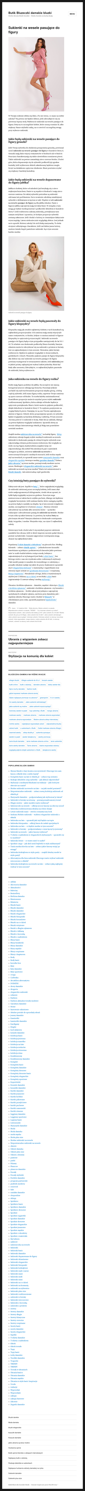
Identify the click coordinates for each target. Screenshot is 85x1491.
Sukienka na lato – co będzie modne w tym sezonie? (32, 826)
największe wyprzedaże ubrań (33, 724)
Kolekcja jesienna (17, 1039)
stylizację (45, 579)
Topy (12, 1349)
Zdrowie (13, 1402)
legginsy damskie (17, 1114)
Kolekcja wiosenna (18, 1050)
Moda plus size (16, 1137)
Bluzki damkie (13, 1417)
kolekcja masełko (17, 1041)
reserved (14, 1187)
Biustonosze (15, 899)
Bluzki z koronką (17, 934)
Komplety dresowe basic (20, 1073)
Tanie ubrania (32, 745)
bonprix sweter (47, 680)
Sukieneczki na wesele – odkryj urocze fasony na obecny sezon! (37, 806)
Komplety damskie (18, 1068)
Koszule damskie (17, 1085)
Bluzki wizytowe (17, 925)
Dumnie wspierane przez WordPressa (44, 1485)
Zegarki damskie (17, 1404)
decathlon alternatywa (19, 980)
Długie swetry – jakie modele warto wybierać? (29, 803)
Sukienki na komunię (19, 1285)
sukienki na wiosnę (20, 621)
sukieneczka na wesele (31, 434)
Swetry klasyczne (17, 1317)
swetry (13, 1309)
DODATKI (14, 983)
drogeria (14, 989)
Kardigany (14, 1024)
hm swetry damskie (16, 702)
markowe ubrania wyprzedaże (20, 719)
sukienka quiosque (43, 732)
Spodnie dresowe (17, 1222)
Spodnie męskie (17, 1230)
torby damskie (16, 1355)
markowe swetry (15, 715)
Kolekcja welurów (18, 1047)
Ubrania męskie (17, 1378)
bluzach (48, 597)
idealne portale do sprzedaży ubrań (25, 1012)
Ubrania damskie (17, 1375)
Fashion (13, 998)
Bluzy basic (15, 940)
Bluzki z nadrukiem (18, 937)
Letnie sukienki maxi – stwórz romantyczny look (31, 812)
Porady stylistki (17, 1175)
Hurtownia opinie (14, 1448)
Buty (12, 966)
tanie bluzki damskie (16, 741)
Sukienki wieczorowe (19, 1300)
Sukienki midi (16, 1277)
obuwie (13, 1146)
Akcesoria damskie (18, 885)
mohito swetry (14, 724)
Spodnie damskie (17, 1219)
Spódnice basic (16, 1204)
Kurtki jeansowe (17, 1094)
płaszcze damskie (18, 1169)
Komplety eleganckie (19, 1076)
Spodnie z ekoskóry (18, 1233)
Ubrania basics (16, 1373)
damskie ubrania (39, 684)
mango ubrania (30, 619)
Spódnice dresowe (18, 1210)
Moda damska (33, 608)
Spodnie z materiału (18, 1236)
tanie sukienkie (56, 741)
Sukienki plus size (18, 1291)
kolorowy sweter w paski (18, 711)
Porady (13, 1172)
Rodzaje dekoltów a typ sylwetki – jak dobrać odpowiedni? (34, 780)
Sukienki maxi (16, 1274)
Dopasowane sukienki (14, 613)
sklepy (13, 1198)
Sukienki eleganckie (19, 1262)
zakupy (13, 1396)
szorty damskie (16, 1329)
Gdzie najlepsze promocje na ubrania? (23, 697)
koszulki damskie (18, 1088)
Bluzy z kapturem (17, 954)
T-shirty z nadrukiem (19, 1341)
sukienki (10, 621)
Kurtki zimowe (16, 1111)
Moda (12, 1129)
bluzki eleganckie (17, 914)
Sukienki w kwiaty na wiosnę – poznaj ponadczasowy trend (35, 800)
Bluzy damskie (16, 946)
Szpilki (13, 1335)
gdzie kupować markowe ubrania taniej (23, 693)
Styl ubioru (14, 1239)
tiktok (13, 1343)
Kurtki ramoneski (18, 1108)
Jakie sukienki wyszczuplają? (17, 617)
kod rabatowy (16, 1030)
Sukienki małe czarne (19, 1271)
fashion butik (31, 689)
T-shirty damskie (17, 1338)
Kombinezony (16, 1056)
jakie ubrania (14, 463)
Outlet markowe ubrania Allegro (49, 728)
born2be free (15, 963)
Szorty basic (15, 1326)
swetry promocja (44, 737)
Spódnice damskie (18, 1207)
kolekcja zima (16, 1053)
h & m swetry (55, 697)
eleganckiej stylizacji (22, 568)
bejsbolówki (51, 600)
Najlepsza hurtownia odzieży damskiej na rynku (25, 1468)
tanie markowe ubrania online (37, 741)
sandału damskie (17, 1192)
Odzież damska (16, 1149)
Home (12, 1007)
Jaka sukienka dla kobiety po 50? (32, 613)
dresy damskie (16, 986)
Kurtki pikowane (17, 1100)
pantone (13, 1158)
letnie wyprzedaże (19, 619)
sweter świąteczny (29, 737)
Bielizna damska (17, 896)
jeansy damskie (17, 1015)
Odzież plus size (17, 1152)
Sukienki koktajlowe (19, 1268)
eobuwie (13, 995)
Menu (72, 14)
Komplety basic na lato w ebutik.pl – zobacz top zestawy (34, 777)
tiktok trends (16, 1346)
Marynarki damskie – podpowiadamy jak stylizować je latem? (36, 797)
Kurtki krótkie (16, 1097)
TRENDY (33, 610)
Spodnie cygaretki (18, 1216)
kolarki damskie (17, 1033)
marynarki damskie (51, 457)
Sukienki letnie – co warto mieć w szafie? (27, 841)
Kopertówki (15, 1082)
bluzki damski (14, 472)
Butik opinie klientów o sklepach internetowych (25, 1453)
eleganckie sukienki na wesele (38, 466)
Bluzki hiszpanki (17, 917)
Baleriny (14, 890)
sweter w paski (14, 737)
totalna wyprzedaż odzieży (49, 745)
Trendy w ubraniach (18, 1370)
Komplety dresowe (18, 1071)
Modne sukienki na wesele (46, 608)
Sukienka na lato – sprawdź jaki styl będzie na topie (32, 820)
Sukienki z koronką (18, 1303)
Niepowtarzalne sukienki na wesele (18, 610)
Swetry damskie (17, 1312)
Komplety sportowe (18, 1079)
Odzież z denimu (17, 1155)
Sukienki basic (16, 1251)
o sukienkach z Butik (28, 728)
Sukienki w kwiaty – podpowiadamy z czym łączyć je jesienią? (36, 829)
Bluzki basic (15, 905)
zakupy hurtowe (17, 1399)
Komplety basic (16, 1065)
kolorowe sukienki (32, 617)
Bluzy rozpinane (17, 951)
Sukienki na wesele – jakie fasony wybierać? (29, 832)
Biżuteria (14, 902)
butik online (13, 684)
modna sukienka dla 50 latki (43, 619)
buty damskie (16, 969)
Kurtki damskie (17, 1091)
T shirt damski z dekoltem (29, 545)
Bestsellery (15, 893)
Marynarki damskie (18, 1126)
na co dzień (31, 577)
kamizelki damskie (18, 1021)
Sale (12, 1190)
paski (12, 1161)
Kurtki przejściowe (18, 1102)
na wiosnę (56, 619)
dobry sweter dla (54, 684)
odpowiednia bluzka (53, 724)
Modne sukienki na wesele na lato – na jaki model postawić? (35, 788)
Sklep (59, 434)
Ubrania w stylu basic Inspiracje (23, 1381)
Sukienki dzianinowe (19, 1259)
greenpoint (44, 697)
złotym (39, 507)
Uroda (13, 1384)
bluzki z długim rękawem (21, 928)
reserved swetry (15, 732)
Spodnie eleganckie (18, 1224)
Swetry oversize (17, 1320)
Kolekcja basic (16, 1036)
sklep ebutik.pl (28, 732)
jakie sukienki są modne (18, 706)
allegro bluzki (14, 680)
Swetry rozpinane (17, 1323)
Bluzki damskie (17, 908)
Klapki (13, 1027)
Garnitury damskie (18, 1004)
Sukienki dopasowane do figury (23, 1256)
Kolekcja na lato (17, 1044)
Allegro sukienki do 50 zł (30, 680)
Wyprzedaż (15, 1390)
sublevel (13, 1242)
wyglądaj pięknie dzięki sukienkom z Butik (24, 750)
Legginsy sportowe (18, 1117)
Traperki (14, 1361)
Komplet (14, 1062)
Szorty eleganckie (17, 1332)
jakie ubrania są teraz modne (19, 1443)
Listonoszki (15, 1123)
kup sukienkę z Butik (37, 711)
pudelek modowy (17, 1184)
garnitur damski (47, 460)
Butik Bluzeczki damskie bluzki (30, 13)
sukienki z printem (18, 1306)
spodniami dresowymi (38, 571)
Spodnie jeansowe (18, 1227)
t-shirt (49, 577)
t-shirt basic (48, 556)
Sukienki (14, 1248)
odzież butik (13, 728)
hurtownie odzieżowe (19, 1010)
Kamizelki (14, 1018)
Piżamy (13, 1163)
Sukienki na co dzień (19, 1282)
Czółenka (14, 978)
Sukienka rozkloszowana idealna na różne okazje (31, 809)
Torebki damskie (17, 1358)
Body (12, 957)
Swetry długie (16, 1314)
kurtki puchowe (17, 1105)
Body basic (14, 960)
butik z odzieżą (25, 684)
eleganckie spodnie (16, 460)
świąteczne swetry (49, 750)
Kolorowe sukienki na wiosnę (47, 617)
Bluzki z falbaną (17, 931)
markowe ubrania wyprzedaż (49, 715)
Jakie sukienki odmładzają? (52, 615)
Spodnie (13, 1213)
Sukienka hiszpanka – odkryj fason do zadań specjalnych (34, 823)
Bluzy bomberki (17, 943)
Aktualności (15, 888)
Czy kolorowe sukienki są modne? (47, 610)
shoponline (15, 1195)
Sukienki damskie (18, 1253)
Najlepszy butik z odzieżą (17, 1458)
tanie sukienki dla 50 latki (34, 621)
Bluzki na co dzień (18, 922)
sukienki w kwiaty (18, 1297)
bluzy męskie (15, 949)
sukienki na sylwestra (19, 1288)
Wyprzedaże (15, 1393)
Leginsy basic (16, 1120)
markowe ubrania (30, 715)
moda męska (15, 1134)
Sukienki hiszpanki (18, 1265)
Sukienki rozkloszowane (20, 1294)
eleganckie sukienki (19, 992)
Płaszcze (14, 1166)
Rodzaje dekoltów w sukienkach (20, 1463)
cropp (13, 975)
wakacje (13, 1387)
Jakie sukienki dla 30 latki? (35, 615)
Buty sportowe (16, 972)
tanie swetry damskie (17, 745)
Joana (13, 608)
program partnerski (18, 1181)
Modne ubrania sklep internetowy (46, 719)
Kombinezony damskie (20, 1059)
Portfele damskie (17, 1178)
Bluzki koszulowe (18, 919)
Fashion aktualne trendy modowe (24, 1001)
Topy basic (14, 1352)
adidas (13, 882)
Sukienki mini (16, 1280)
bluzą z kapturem (15, 574)
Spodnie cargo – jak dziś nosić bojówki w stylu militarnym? (35, 844)
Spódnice (14, 1201)
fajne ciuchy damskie (17, 689)
